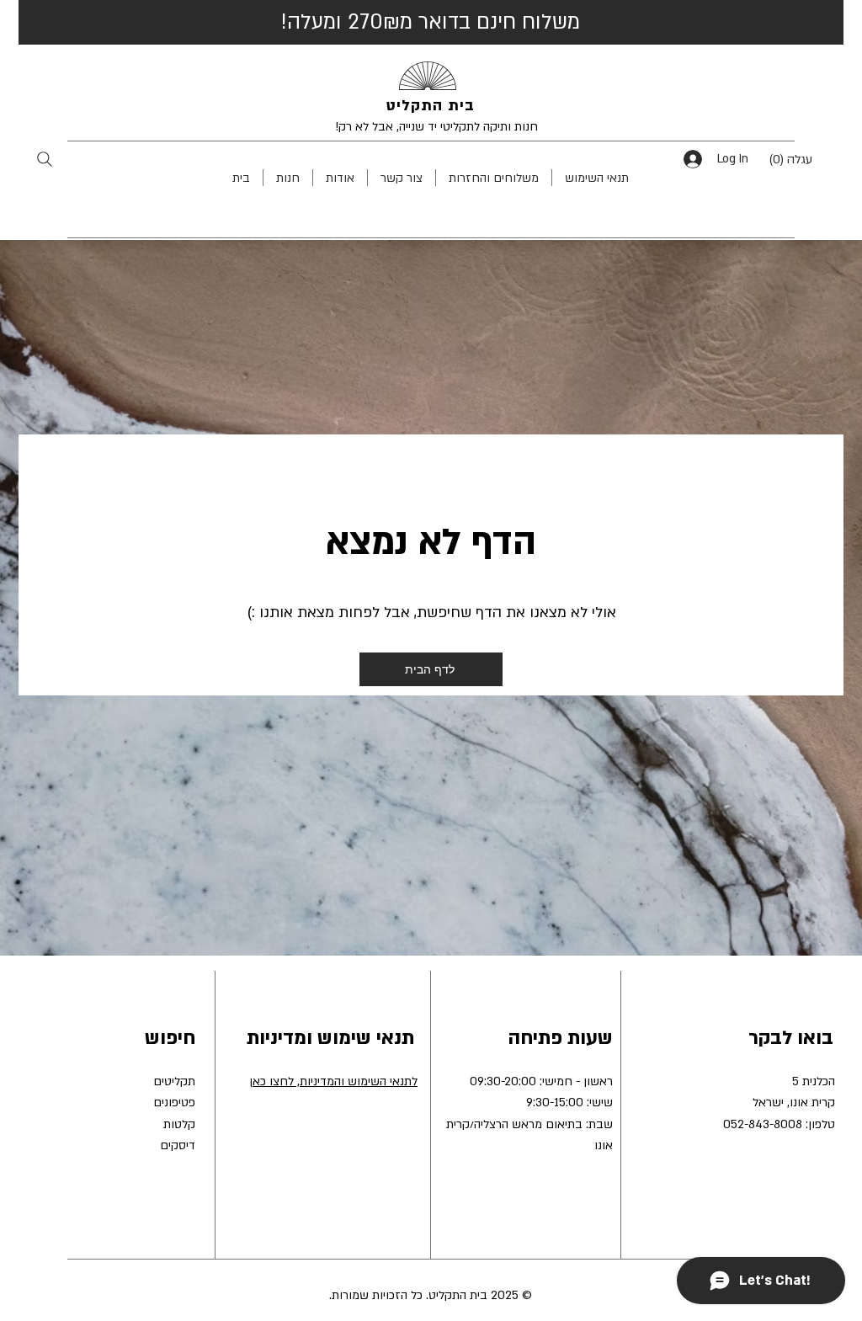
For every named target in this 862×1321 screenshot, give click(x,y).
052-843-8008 (762, 1124)
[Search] (44, 159)
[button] (803, 159)
